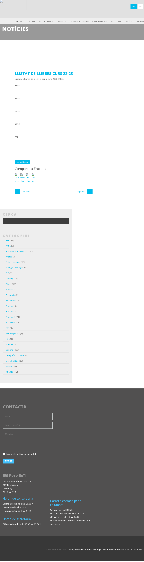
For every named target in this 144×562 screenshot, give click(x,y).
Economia (10, 295)
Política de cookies (112, 549)
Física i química (13, 333)
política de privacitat (26, 454)
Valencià (9, 371)
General (9, 349)
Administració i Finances (17, 251)
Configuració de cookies (79, 549)
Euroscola (10, 322)
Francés (9, 344)
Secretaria (30, 21)
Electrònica (11, 300)
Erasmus (10, 306)
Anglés (9, 256)
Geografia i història (15, 355)
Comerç (9, 278)
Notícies (129, 21)
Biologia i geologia (14, 267)
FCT (7, 327)
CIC (112, 21)
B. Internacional (13, 262)
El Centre (18, 21)
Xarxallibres (22, 162)
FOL (8, 338)
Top (134, 548)
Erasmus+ (10, 317)
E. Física (9, 289)
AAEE (120, 21)
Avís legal (96, 549)
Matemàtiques (13, 360)
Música (9, 366)
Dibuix (9, 284)
